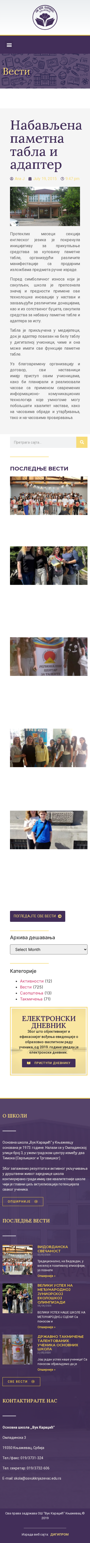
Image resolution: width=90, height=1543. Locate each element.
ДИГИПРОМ (59, 1534)
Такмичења (31, 998)
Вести (26, 986)
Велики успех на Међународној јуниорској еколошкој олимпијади (55, 1293)
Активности (32, 981)
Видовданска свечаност (53, 1249)
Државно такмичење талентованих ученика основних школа (61, 1342)
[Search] (82, 442)
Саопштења (31, 992)
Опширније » (47, 1276)
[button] (9, 45)
